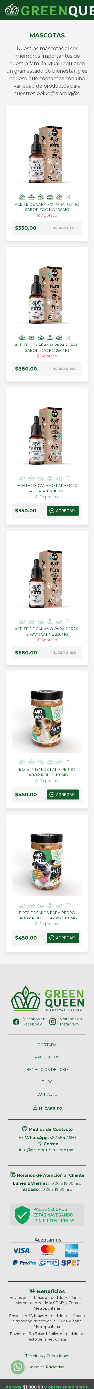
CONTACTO (47, 1094)
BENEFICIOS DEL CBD (47, 1069)
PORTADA (47, 1045)
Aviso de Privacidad (47, 1367)
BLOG (47, 1082)
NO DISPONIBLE (64, 228)
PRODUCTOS (47, 1057)
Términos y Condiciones (47, 1356)
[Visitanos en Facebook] (16, 1022)
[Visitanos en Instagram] (53, 1022)
